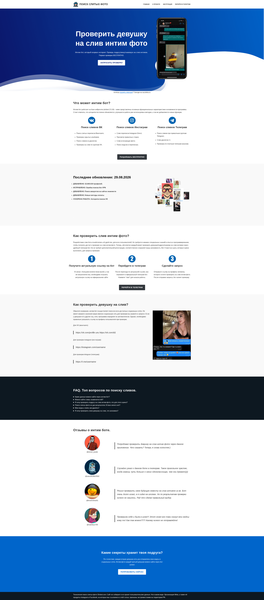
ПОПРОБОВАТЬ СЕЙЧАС (132, 572)
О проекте (156, 4)
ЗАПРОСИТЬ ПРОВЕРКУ (111, 63)
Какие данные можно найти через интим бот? (92, 397)
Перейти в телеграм (182, 4)
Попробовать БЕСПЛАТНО (132, 157)
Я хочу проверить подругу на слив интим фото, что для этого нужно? (101, 402)
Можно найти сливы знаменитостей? (89, 399)
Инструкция (167, 4)
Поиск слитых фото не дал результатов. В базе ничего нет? (97, 405)
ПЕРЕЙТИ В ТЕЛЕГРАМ (132, 287)
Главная (146, 4)
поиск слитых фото (89, 594)
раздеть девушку (126, 92)
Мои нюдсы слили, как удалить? (87, 408)
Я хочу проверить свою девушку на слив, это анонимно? (96, 411)
